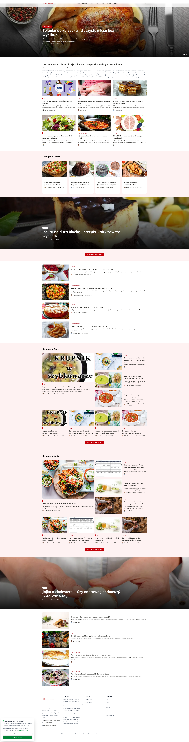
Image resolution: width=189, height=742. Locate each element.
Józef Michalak (45, 43)
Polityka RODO (76, 733)
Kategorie (109, 696)
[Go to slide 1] (183, 54)
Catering (108, 3)
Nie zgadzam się (18, 734)
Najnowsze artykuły (82, 3)
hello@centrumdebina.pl (50, 725)
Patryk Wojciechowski (90, 705)
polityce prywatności (23, 730)
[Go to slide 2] (184, 54)
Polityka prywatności (62, 733)
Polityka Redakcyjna (86, 733)
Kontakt (70, 733)
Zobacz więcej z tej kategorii (94, 254)
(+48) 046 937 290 (48, 723)
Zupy (97, 3)
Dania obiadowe (83, 133)
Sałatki (115, 3)
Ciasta (91, 3)
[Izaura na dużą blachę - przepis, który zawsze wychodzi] (94, 223)
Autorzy (87, 696)
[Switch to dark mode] (145, 3)
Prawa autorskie (52, 733)
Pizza (107, 710)
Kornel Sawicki (45, 599)
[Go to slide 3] (186, 54)
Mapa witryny (95, 733)
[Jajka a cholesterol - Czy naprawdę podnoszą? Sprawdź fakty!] (94, 583)
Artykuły (66, 696)
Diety (102, 3)
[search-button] (141, 3)
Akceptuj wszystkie (17, 737)
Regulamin (44, 733)
